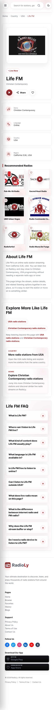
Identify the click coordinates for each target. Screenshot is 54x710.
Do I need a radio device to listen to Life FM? (23, 541)
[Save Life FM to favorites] (33, 92)
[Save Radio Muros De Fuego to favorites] (31, 228)
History (8, 607)
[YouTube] (31, 645)
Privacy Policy (11, 622)
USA (23, 16)
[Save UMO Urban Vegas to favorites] (6, 200)
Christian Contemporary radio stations (26, 328)
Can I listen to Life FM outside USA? (20, 483)
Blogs (7, 610)
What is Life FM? (17, 415)
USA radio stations (17, 321)
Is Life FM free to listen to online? (22, 470)
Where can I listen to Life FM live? (22, 429)
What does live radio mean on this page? (23, 497)
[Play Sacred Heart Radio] (40, 179)
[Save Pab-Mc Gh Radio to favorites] (6, 173)
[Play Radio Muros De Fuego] (40, 234)
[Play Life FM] (9, 92)
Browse (8, 600)
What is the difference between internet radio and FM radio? (23, 512)
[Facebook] (7, 645)
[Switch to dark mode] (48, 5)
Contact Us (10, 632)
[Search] (38, 5)
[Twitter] (13, 645)
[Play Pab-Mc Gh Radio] (14, 179)
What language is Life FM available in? (22, 456)
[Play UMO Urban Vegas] (14, 207)
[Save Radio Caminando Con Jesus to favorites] (31, 200)
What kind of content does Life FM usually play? (23, 442)
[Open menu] (5, 5)
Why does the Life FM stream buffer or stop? (21, 527)
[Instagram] (19, 645)
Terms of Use (11, 628)
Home (5, 16)
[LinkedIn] (25, 645)
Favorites (9, 603)
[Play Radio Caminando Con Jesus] (40, 207)
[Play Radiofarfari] (14, 234)
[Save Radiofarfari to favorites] (6, 228)
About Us (9, 625)
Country (14, 16)
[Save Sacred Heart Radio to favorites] (31, 173)
